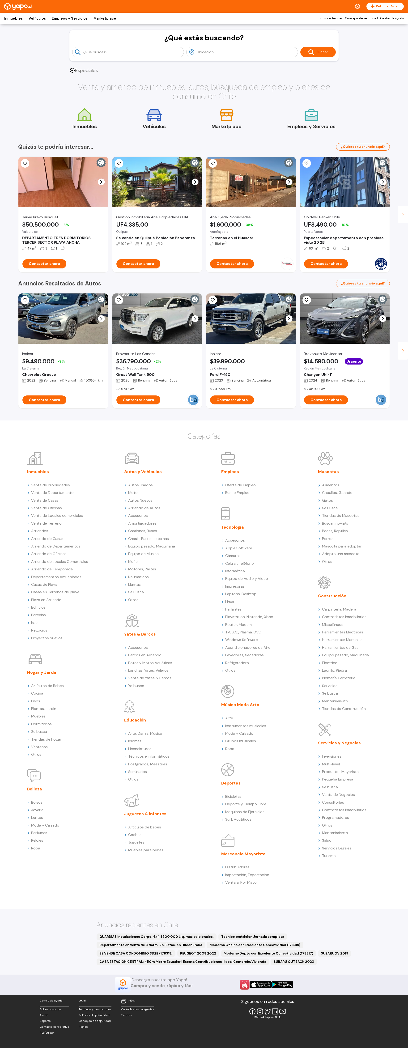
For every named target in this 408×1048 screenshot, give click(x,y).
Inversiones (331, 756)
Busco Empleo (237, 492)
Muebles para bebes (145, 850)
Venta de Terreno (46, 523)
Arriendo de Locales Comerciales (59, 561)
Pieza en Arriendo (46, 599)
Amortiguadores (142, 523)
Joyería (37, 809)
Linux (229, 601)
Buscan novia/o (335, 523)
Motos (134, 492)
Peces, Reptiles (335, 530)
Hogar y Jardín (42, 672)
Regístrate (47, 1033)
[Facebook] (252, 1011)
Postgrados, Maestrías (147, 764)
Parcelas (38, 614)
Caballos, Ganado (337, 492)
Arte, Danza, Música (145, 733)
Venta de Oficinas (46, 507)
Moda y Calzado (45, 825)
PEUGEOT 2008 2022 (198, 953)
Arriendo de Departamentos (55, 546)
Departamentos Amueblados (56, 576)
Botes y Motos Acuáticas (150, 662)
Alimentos (330, 485)
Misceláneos (332, 624)
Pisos (35, 701)
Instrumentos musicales (245, 725)
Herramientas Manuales (342, 639)
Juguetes (136, 842)
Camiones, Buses (142, 530)
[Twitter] (267, 1011)
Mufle (133, 561)
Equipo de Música (143, 553)
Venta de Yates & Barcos (149, 677)
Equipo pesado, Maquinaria (151, 546)
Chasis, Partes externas (148, 538)
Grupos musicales (240, 740)
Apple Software (238, 548)
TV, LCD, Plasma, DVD (243, 632)
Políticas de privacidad (94, 1015)
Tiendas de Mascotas (340, 515)
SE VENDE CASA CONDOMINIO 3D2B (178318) (136, 953)
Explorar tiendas (331, 18)
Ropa (35, 848)
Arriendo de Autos (144, 507)
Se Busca (136, 592)
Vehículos (37, 18)
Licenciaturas (139, 748)
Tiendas (126, 1015)
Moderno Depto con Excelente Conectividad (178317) (268, 953)
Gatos (327, 500)
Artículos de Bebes (47, 685)
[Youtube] (282, 1011)
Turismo (329, 855)
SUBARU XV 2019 (334, 953)
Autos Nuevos (140, 500)
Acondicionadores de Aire (247, 647)
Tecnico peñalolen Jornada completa (252, 936)
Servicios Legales (336, 848)
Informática (235, 571)
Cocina (37, 693)
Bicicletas (233, 796)
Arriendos (39, 530)
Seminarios (137, 771)
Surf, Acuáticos (238, 819)
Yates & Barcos (140, 634)
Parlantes (233, 609)
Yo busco (136, 685)
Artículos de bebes (144, 827)
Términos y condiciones (95, 1009)
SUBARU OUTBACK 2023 (294, 961)
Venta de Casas (45, 500)
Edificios (38, 607)
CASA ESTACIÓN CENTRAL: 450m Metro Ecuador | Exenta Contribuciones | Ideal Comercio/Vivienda (182, 961)
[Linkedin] (275, 1011)
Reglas (83, 1027)
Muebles (38, 716)
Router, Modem (238, 624)
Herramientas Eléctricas (342, 632)
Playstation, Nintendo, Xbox (249, 616)
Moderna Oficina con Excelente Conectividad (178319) (255, 945)
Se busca (39, 731)
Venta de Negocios (338, 794)
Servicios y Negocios (339, 743)
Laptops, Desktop (240, 593)
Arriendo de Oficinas (49, 553)
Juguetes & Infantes (145, 814)
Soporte (45, 1021)
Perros (327, 538)
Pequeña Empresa (337, 779)
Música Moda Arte (240, 705)
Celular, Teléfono (239, 563)
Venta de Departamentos (53, 492)
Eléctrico (329, 662)
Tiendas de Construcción (344, 708)
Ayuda (44, 1015)
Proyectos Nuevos (47, 638)
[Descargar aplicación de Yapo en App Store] (261, 984)
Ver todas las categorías (137, 1009)
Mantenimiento (335, 701)
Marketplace (105, 18)
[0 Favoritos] (119, 163)
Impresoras (235, 586)
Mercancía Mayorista (243, 854)
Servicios (329, 685)
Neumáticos (138, 576)
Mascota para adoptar (342, 546)
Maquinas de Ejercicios (244, 811)
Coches (134, 834)
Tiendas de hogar (46, 739)
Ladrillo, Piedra (334, 670)
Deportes (231, 783)
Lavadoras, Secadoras (244, 655)
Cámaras (233, 555)
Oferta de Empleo (240, 485)
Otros (36, 754)
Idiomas (134, 740)
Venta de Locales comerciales (57, 515)
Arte (229, 718)
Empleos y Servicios (70, 18)
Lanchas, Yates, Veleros (148, 670)
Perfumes (39, 832)
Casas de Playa (44, 584)
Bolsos (36, 802)
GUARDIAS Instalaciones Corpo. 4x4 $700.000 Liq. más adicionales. (156, 936)
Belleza (34, 789)
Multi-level (331, 764)
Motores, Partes (142, 569)
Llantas (134, 584)
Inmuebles (13, 18)
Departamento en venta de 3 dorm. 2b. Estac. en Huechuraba (150, 945)
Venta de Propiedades (50, 485)
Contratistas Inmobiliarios (344, 616)
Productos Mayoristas (341, 771)
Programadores (335, 817)
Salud (327, 840)
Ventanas (39, 746)
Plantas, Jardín (43, 708)
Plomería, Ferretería (338, 677)
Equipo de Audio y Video (246, 578)
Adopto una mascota (340, 553)
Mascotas (328, 472)
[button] (101, 181)
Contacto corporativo (54, 1027)
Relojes (37, 840)
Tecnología (232, 527)
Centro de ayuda (392, 18)
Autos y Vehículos (143, 472)
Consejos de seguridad (361, 18)
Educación (135, 720)
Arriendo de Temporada (52, 569)
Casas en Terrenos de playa (55, 592)
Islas (34, 622)
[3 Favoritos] (25, 163)
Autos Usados (140, 485)
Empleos (230, 472)
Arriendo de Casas (47, 538)
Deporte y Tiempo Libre (245, 804)
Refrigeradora (237, 662)
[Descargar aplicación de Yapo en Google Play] (282, 984)
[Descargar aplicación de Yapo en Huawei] (244, 984)
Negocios (39, 630)
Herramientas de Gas (340, 647)
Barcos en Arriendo (145, 655)
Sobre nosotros (50, 1009)
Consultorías (333, 802)
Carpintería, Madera (339, 609)
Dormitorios (41, 723)
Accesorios (138, 515)
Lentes (37, 817)
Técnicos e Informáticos (149, 756)
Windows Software (241, 639)
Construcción (332, 596)
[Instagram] (260, 1011)
